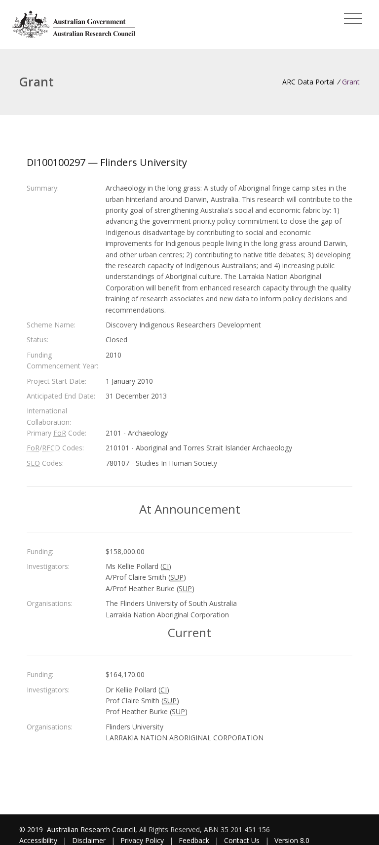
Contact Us (242, 840)
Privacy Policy (142, 840)
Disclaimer (89, 840)
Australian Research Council (91, 829)
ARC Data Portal (308, 81)
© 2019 (32, 829)
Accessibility (38, 840)
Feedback (194, 840)
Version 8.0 (291, 840)
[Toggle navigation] (353, 19)
